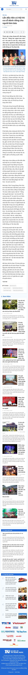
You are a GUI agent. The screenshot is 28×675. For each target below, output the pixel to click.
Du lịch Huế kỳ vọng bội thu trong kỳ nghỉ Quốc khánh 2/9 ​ (11, 615)
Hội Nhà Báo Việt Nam (17, 288)
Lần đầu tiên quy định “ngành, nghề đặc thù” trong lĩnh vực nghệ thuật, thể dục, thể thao (14, 559)
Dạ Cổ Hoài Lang (7, 290)
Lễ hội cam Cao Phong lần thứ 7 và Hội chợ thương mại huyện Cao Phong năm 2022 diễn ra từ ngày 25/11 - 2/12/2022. (14, 317)
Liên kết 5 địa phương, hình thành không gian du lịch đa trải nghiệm (11, 589)
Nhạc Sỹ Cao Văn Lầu (18, 290)
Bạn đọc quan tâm (8, 574)
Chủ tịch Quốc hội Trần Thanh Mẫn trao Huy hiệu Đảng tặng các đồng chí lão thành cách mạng (11, 607)
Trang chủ (10, 672)
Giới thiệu (17, 672)
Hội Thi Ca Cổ (13, 285)
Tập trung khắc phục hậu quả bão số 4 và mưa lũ (13, 534)
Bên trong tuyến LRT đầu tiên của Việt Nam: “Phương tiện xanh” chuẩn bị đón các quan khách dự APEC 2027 (11, 581)
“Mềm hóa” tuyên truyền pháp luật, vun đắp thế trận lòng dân (10, 597)
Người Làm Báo (7, 288)
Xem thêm (7, 296)
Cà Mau (5, 27)
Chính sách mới (8, 530)
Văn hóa (5, 15)
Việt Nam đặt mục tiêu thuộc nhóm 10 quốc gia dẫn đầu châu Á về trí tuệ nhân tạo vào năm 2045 (13, 546)
